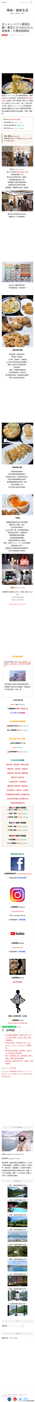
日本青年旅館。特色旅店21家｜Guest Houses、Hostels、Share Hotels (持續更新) (18, 1045)
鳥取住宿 (25, 786)
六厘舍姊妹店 (13, 1071)
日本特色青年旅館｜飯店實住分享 (17, 798)
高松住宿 (17, 773)
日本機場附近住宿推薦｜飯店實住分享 (17, 794)
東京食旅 (5, 35)
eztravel (21, 128)
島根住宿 (17, 786)
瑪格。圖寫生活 (17, 10)
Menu (5, 2)
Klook (21, 122)
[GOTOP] (25, 1399)
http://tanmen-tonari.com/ (17, 604)
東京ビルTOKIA (7, 1074)
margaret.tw (25, 138)
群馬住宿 (16, 764)
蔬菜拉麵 (7, 1076)
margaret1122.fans (14, 1158)
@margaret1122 (17, 947)
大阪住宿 (17, 769)
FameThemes (12, 1396)
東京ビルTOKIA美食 (20, 1074)
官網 (8, 362)
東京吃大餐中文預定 (14, 119)
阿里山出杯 (10, 140)
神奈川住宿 (25, 764)
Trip (12, 128)
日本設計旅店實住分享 (17, 803)
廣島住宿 (10, 786)
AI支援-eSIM (20, 125)
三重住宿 (18, 790)
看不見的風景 (17, 982)
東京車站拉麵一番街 (21, 172)
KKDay (16, 122)
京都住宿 (25, 769)
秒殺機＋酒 (24, 708)
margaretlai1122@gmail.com (17, 1023)
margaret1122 (14, 35)
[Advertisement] (17, 55)
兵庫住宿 (10, 773)
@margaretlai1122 (17, 911)
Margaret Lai (15, 136)
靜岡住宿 (25, 773)
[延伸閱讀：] (17, 864)
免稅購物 (22, 713)
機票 (17, 708)
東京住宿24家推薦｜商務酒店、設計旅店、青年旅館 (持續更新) (17, 664)
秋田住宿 (21, 777)
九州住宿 (25, 790)
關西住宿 (10, 769)
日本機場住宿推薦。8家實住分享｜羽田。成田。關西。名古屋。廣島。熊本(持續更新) (18, 1037)
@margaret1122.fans (24, 873)
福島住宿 (14, 777)
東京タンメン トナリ (26, 1071)
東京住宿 (9, 764)
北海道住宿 (22, 781)
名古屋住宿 (10, 790)
